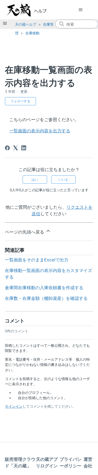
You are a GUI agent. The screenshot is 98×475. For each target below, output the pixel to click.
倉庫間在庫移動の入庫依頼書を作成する (44, 287)
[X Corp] (15, 147)
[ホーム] (32, 10)
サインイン (14, 406)
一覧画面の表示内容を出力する (39, 130)
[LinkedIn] (23, 147)
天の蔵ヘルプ (25, 24)
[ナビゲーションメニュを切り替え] (80, 9)
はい (35, 179)
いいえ (63, 179)
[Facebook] (7, 147)
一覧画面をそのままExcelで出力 (36, 259)
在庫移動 (32, 33)
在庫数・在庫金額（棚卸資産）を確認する (46, 298)
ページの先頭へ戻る (25, 232)
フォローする (20, 101)
